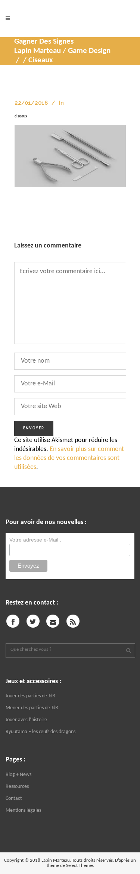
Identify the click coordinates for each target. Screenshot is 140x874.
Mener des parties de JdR (32, 708)
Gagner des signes (44, 41)
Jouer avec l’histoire (26, 720)
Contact (14, 798)
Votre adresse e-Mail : (35, 540)
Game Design (89, 51)
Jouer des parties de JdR (30, 696)
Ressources (17, 786)
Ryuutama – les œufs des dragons (40, 732)
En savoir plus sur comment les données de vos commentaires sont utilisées (69, 458)
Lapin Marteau (37, 51)
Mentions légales (23, 810)
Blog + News (18, 774)
